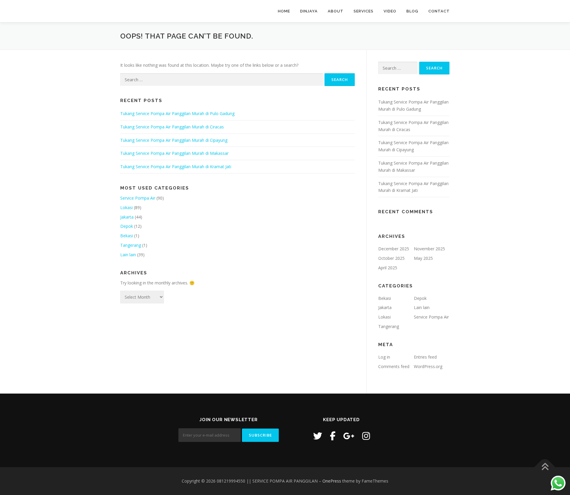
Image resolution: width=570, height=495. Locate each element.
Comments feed (393, 366)
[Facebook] (332, 436)
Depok (126, 226)
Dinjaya (309, 11)
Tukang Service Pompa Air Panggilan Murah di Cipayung (173, 140)
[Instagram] (366, 436)
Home (284, 11)
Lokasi (126, 207)
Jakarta (127, 217)
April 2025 (387, 267)
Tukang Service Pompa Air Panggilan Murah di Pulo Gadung (177, 113)
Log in (384, 357)
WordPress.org (428, 366)
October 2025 (391, 258)
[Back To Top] (544, 467)
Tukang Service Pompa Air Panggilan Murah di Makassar (174, 153)
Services (363, 11)
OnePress (331, 481)
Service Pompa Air (137, 198)
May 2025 (423, 258)
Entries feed (425, 357)
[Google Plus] (348, 436)
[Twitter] (317, 436)
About (335, 11)
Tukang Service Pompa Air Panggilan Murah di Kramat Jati (175, 166)
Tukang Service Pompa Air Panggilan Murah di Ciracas (172, 127)
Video (390, 11)
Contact (439, 11)
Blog (412, 11)
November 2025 (429, 249)
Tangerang (130, 245)
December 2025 (393, 249)
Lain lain (128, 254)
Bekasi (126, 235)
